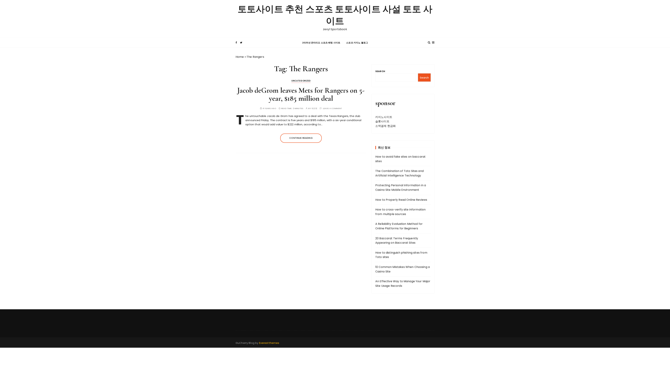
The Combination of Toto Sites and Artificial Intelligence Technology (399, 173)
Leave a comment (332, 108)
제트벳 (314, 108)
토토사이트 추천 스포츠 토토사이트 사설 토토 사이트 (335, 15)
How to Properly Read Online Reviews (401, 200)
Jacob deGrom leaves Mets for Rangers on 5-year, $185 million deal (301, 94)
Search (380, 71)
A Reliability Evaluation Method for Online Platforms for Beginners (399, 226)
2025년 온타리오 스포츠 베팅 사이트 (321, 42)
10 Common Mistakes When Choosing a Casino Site (402, 269)
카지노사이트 (383, 117)
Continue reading (300, 138)
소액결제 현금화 (385, 126)
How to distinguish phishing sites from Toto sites (401, 255)
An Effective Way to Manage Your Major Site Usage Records (402, 283)
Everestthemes (269, 343)
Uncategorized (301, 80)
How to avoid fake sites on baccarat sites (400, 159)
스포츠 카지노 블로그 (357, 42)
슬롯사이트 (382, 121)
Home (240, 57)
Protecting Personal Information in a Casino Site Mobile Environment (400, 187)
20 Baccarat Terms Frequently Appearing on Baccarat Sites (396, 240)
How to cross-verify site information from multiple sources (400, 212)
